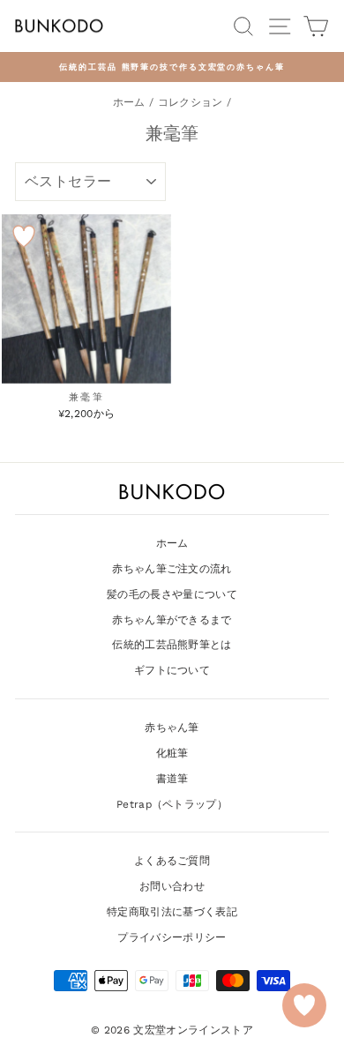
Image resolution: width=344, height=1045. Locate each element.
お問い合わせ (172, 886)
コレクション (190, 102)
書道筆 (172, 779)
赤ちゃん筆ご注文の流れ (172, 569)
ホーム (129, 102)
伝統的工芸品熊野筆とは (172, 644)
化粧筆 (172, 753)
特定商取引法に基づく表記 (172, 912)
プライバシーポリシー (171, 937)
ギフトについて (172, 670)
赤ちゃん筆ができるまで (172, 620)
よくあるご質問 (172, 861)
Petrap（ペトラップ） (172, 804)
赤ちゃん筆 (172, 727)
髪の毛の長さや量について (172, 594)
